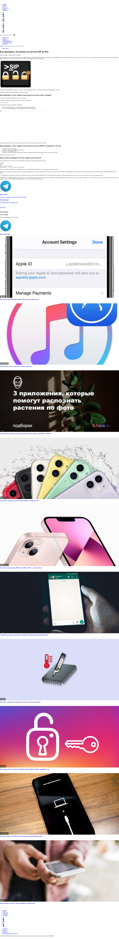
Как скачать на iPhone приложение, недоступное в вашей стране (19, 299)
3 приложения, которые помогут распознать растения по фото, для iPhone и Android (25, 433)
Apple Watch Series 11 (8, 41)
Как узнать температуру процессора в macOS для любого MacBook (20, 702)
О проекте (5, 928)
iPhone (2, 497)
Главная (4, 4)
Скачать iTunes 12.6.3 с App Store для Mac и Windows (16, 366)
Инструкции (6, 7)
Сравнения (5, 10)
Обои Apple (5, 912)
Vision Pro (5, 43)
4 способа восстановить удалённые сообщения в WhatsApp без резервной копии (24, 635)
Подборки (2, 430)
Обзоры (4, 911)
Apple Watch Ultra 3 (7, 42)
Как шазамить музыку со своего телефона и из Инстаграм (17, 903)
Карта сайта (5, 932)
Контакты (5, 929)
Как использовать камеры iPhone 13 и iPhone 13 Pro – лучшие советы (21, 568)
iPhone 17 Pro (6, 40)
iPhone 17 (5, 38)
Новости (5, 5)
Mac (6, 46)
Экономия (5, 915)
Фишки (4, 9)
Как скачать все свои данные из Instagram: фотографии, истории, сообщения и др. (24, 769)
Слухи (4, 6)
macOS (3, 207)
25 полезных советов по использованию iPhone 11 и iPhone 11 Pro (19, 500)
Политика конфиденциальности (10, 933)
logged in (8, 217)
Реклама (5, 931)
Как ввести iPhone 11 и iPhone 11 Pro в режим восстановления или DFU (21, 836)
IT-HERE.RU (2, 46)
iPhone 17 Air (6, 37)
